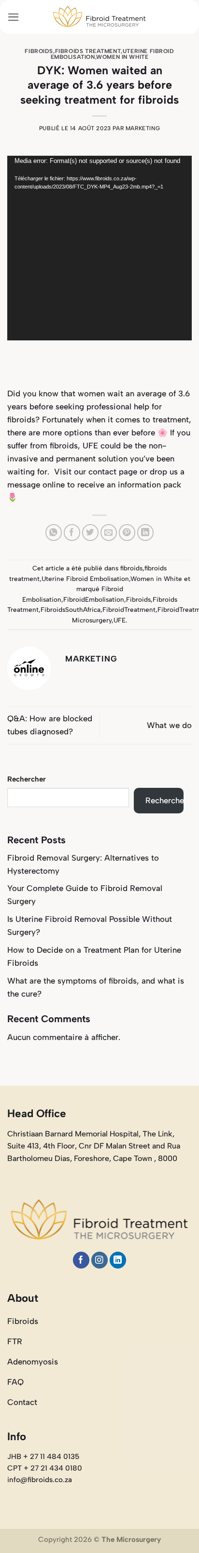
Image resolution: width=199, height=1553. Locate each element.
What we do (169, 725)
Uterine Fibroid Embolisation (85, 578)
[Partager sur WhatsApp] (53, 532)
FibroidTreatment (129, 609)
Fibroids (138, 599)
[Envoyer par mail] (108, 532)
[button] (13, 17)
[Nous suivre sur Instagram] (99, 1260)
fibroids (39, 51)
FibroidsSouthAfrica (70, 609)
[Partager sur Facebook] (72, 532)
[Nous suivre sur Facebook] (81, 1260)
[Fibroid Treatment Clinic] (99, 17)
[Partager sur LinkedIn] (145, 532)
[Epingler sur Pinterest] (127, 532)
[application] (99, 248)
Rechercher (26, 779)
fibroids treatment (88, 51)
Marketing (143, 128)
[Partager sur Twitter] (90, 532)
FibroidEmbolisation (93, 599)
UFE (120, 620)
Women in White (122, 57)
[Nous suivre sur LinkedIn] (118, 1260)
